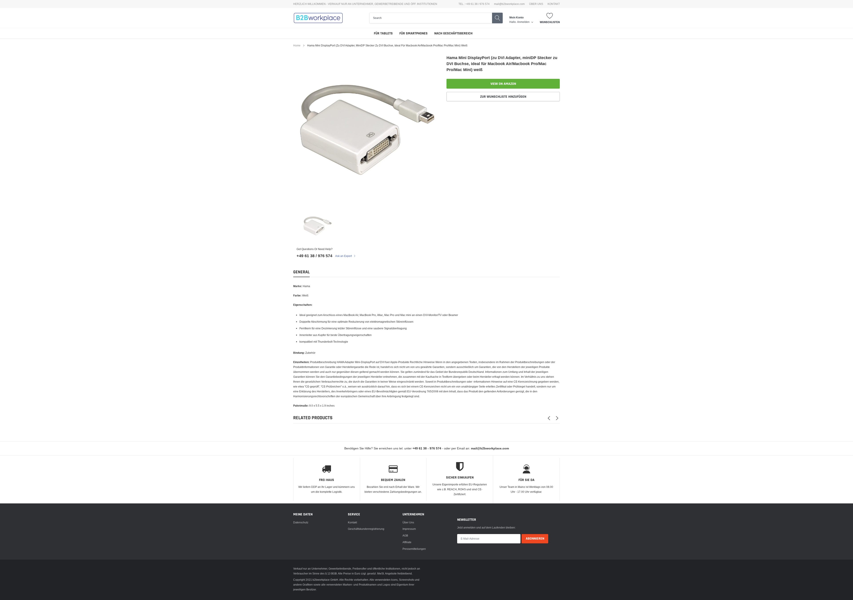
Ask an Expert (344, 256)
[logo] (318, 18)
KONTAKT (554, 4)
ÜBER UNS (536, 4)
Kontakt (352, 522)
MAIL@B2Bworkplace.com (509, 4)
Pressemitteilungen (414, 548)
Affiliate (407, 542)
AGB (405, 535)
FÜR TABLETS (383, 33)
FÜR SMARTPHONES (413, 33)
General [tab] (301, 272)
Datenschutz (300, 522)
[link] (317, 226)
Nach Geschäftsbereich (453, 33)
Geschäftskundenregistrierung (366, 528)
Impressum (409, 528)
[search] (430, 18)
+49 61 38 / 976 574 (314, 255)
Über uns (408, 522)
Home (297, 45)
